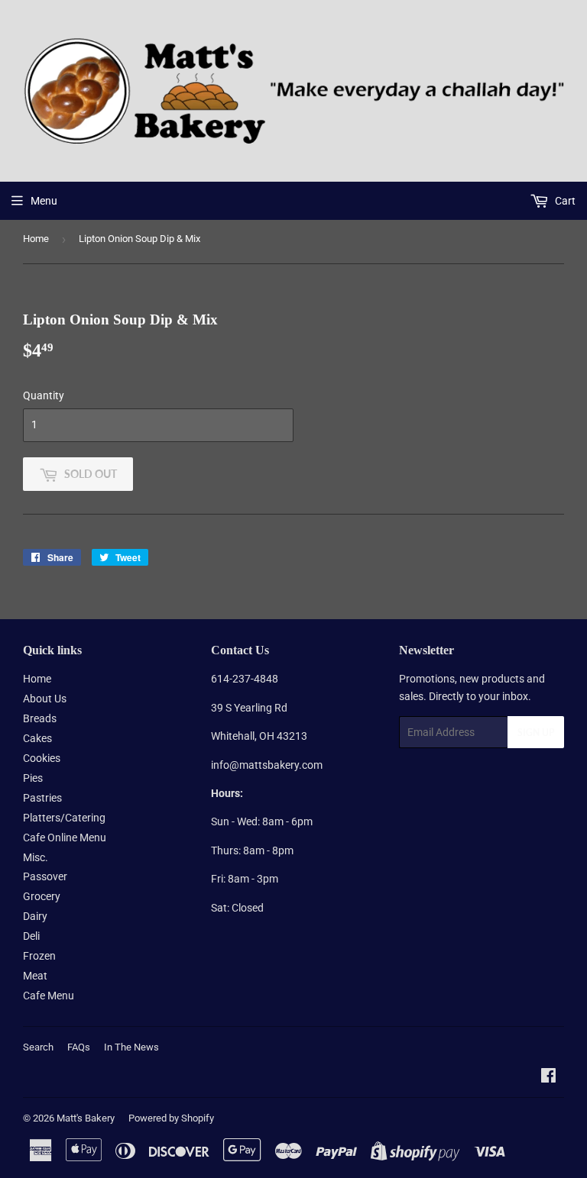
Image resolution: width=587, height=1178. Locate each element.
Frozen (39, 956)
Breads (40, 718)
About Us (44, 698)
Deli (31, 936)
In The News (131, 1047)
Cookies (41, 758)
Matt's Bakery (86, 1118)
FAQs (78, 1047)
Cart (564, 201)
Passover (45, 876)
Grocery (41, 896)
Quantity (43, 395)
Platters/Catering (64, 818)
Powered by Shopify (171, 1118)
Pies (33, 778)
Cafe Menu (48, 995)
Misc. (35, 857)
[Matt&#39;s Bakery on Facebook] (548, 1077)
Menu (44, 201)
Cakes (37, 738)
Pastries (42, 798)
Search (38, 1047)
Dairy (35, 916)
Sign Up (535, 732)
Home (36, 238)
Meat (35, 976)
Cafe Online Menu (64, 837)
